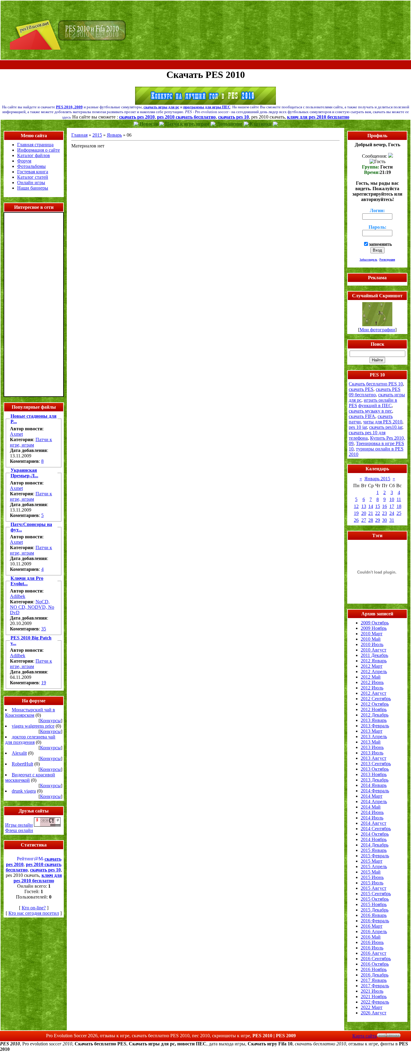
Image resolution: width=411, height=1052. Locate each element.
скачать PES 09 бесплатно (374, 392)
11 (399, 499)
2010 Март (371, 633)
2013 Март (371, 731)
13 (363, 506)
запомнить (380, 244)
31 (391, 520)
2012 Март (371, 666)
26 (356, 520)
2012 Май (371, 676)
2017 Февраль (375, 985)
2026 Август (373, 1012)
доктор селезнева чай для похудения (30, 739)
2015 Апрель (374, 866)
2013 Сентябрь (376, 763)
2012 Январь (374, 660)
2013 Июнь (372, 747)
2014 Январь (374, 785)
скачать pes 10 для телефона (367, 435)
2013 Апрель (374, 736)
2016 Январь (374, 915)
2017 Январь (374, 980)
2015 (97, 135)
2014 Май (371, 806)
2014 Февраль (375, 790)
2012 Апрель (374, 671)
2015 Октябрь (375, 899)
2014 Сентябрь (376, 828)
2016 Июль (372, 947)
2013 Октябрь (375, 769)
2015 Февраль (375, 855)
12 (356, 506)
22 (377, 513)
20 (363, 513)
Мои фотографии (377, 329)
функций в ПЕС (375, 405)
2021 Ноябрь (374, 996)
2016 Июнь (372, 942)
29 (377, 520)
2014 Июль (372, 817)
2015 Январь (374, 850)
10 (391, 499)
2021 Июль (372, 991)
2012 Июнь (372, 682)
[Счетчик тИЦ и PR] (47, 825)
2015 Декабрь (374, 909)
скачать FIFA (362, 416)
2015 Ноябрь (374, 904)
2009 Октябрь (375, 622)
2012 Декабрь (374, 714)
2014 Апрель (374, 801)
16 (384, 506)
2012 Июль (372, 687)
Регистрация (387, 259)
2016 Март (371, 926)
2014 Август (373, 823)
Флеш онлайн (19, 830)
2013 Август (373, 758)
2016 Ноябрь (374, 969)
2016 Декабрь (374, 974)
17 (391, 506)
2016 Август (373, 953)
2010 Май (371, 639)
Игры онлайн (19, 825)
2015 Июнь (372, 877)
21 (370, 513)
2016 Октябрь (375, 964)
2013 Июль (372, 752)
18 (399, 506)
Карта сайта (364, 1035)
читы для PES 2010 (382, 421)
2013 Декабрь (374, 779)
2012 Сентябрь (376, 698)
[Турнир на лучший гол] (205, 103)
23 (384, 513)
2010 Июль (372, 644)
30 (384, 520)
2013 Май (371, 741)
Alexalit (19, 753)
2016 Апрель (374, 931)
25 (399, 513)
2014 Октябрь (375, 834)
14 (370, 506)
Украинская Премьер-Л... (24, 473)
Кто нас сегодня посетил (33, 913)
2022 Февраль (375, 1001)
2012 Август (373, 693)
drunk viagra (24, 791)
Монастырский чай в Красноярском (30, 712)
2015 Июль (372, 882)
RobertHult (22, 763)
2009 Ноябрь (374, 628)
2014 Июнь (372, 812)
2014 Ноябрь (374, 839)
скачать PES (361, 389)
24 (391, 513)
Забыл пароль (368, 259)
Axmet (16, 434)
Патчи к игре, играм (31, 442)
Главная (79, 135)
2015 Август (373, 888)
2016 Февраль (375, 920)
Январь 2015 (377, 478)
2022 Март (371, 1007)
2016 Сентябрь (376, 958)
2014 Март (371, 796)
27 (363, 520)
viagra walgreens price (33, 726)
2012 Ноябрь (374, 709)
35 (43, 628)
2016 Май (371, 936)
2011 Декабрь (374, 655)
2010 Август (373, 649)
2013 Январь (374, 720)
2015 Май (371, 871)
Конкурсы (50, 720)
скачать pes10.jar (385, 427)
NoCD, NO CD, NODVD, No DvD (32, 607)
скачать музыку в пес (370, 410)
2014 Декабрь (374, 844)
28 (370, 520)
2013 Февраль (375, 725)
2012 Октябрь (375, 704)
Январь (114, 135)
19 (43, 682)
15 (377, 506)
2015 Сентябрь (376, 893)
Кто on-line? (34, 907)
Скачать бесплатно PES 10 (376, 383)
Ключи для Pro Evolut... (27, 581)
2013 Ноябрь (374, 774)
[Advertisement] (205, 65)
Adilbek (17, 596)
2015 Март (371, 861)
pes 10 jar (358, 427)
